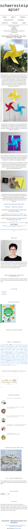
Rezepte (5, 23)
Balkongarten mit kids (23, 344)
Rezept (7, 355)
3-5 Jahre (3, 345)
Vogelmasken (22, 357)
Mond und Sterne (15, 352)
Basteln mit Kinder (5, 346)
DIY (19, 225)
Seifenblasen (8, 356)
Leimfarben (21, 350)
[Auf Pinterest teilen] (17, 224)
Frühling (13, 349)
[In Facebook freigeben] (15, 224)
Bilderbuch (25, 346)
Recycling (2, 355)
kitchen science (23, 362)
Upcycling (8, 357)
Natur (24, 352)
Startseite (14, 230)
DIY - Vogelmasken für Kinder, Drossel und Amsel (16, 416)
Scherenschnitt (24, 355)
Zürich (23, 359)
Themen (22, 17)
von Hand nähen (4, 365)
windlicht (8, 365)
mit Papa (2, 363)
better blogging (23, 360)
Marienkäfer (3, 352)
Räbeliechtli (18, 355)
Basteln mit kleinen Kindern (16, 346)
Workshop (20, 359)
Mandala (25, 350)
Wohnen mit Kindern (13, 359)
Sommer (13, 356)
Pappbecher (19, 353)
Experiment (3, 349)
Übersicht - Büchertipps (14, 398)
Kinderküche (7, 350)
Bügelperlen (7, 348)
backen (4, 360)
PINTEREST (4, 294)
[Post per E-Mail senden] (26, 222)
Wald (26, 357)
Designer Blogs (18, 528)
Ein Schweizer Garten (21, 348)
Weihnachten (3, 359)
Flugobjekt (9, 349)
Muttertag (20, 352)
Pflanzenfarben (24, 353)
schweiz (22, 363)
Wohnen (21, 20)
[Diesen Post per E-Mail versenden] (11, 224)
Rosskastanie (12, 355)
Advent (16, 344)
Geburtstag (18, 349)
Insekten (25, 349)
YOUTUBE (4, 293)
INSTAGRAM (4, 291)
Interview (2, 350)
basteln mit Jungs (15, 360)
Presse (15, 23)
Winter (8, 359)
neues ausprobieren (17, 363)
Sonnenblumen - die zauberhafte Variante (13, 434)
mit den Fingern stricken (8, 363)
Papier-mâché (14, 353)
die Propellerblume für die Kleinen (16, 214)
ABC (14, 344)
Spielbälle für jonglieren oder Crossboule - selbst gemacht (16, 425)
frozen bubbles (17, 362)
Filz (6, 349)
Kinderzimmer (12, 350)
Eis (26, 348)
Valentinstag (13, 357)
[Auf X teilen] (14, 224)
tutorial (13, 226)
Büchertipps (9, 20)
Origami (6, 353)
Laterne (17, 350)
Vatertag (17, 357)
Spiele (26, 356)
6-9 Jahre (9, 225)
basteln (15, 225)
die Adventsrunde (11, 362)
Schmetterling (3, 356)
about (13, 17)
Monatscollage (8, 352)
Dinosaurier (15, 348)
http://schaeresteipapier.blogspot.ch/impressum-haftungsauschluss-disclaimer (16, 526)
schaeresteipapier (14, 8)
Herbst (21, 349)
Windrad (19, 226)
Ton (4, 357)
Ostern (10, 353)
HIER (17, 124)
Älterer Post (6, 229)
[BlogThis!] (12, 224)
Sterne (2, 357)
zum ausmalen (13, 365)
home (5, 17)
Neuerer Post (22, 229)
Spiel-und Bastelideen (20, 356)
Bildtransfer (3, 348)
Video (24, 23)
